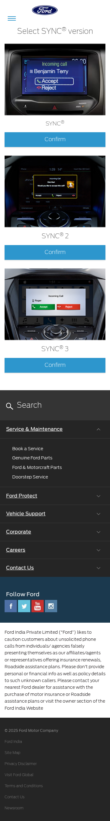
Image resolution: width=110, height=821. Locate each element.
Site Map (12, 753)
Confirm (55, 139)
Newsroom (14, 808)
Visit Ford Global (19, 775)
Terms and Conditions (24, 786)
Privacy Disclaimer (21, 764)
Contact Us (14, 797)
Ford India (13, 742)
